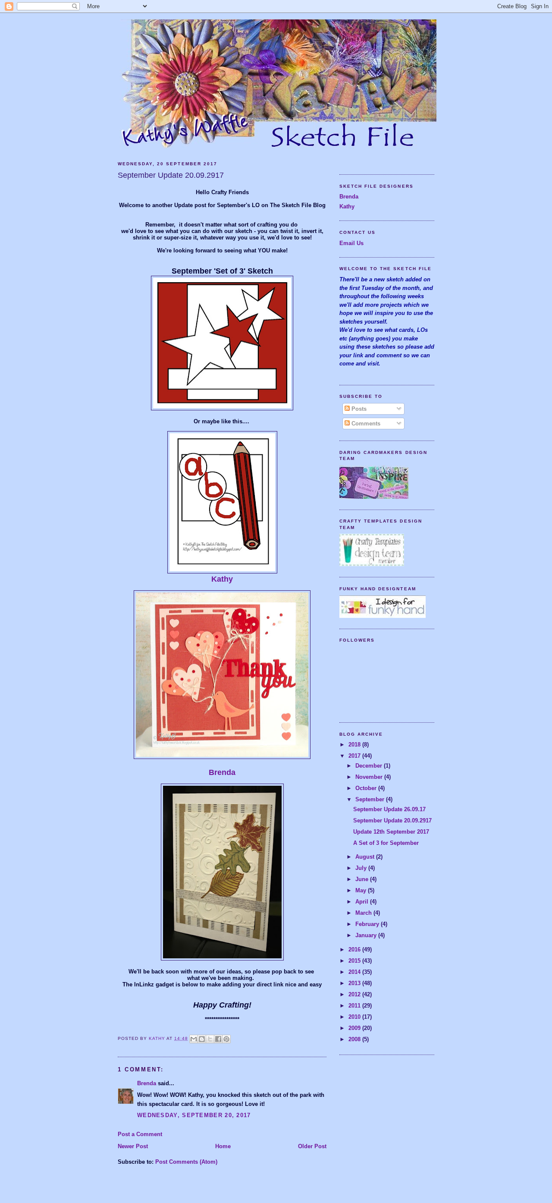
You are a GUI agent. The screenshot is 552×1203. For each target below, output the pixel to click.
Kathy (222, 579)
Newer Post (133, 1146)
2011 (355, 1005)
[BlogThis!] (202, 1039)
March (364, 913)
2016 (355, 949)
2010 (355, 1017)
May (361, 890)
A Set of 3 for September (386, 843)
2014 (355, 972)
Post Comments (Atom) (186, 1162)
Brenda (222, 772)
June (362, 879)
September (370, 799)
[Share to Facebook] (218, 1039)
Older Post (312, 1146)
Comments (365, 423)
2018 (355, 744)
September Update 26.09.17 (389, 809)
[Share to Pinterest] (226, 1039)
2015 (355, 960)
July (361, 868)
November (369, 777)
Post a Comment (140, 1134)
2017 (355, 756)
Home (223, 1146)
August (365, 856)
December (369, 765)
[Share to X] (210, 1039)
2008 (355, 1039)
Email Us (351, 243)
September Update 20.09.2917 (392, 820)
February (368, 924)
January (366, 935)
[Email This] (193, 1039)
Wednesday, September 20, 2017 (194, 1115)
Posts (358, 409)
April (362, 901)
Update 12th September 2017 (391, 831)
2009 (355, 1028)
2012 (355, 994)
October (366, 788)
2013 (355, 983)
